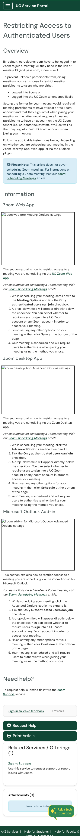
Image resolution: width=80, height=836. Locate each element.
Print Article (23, 735)
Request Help (24, 725)
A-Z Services (10, 831)
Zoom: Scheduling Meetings (28, 289)
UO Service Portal (32, 5)
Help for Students (36, 831)
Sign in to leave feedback (26, 711)
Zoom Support (19, 763)
